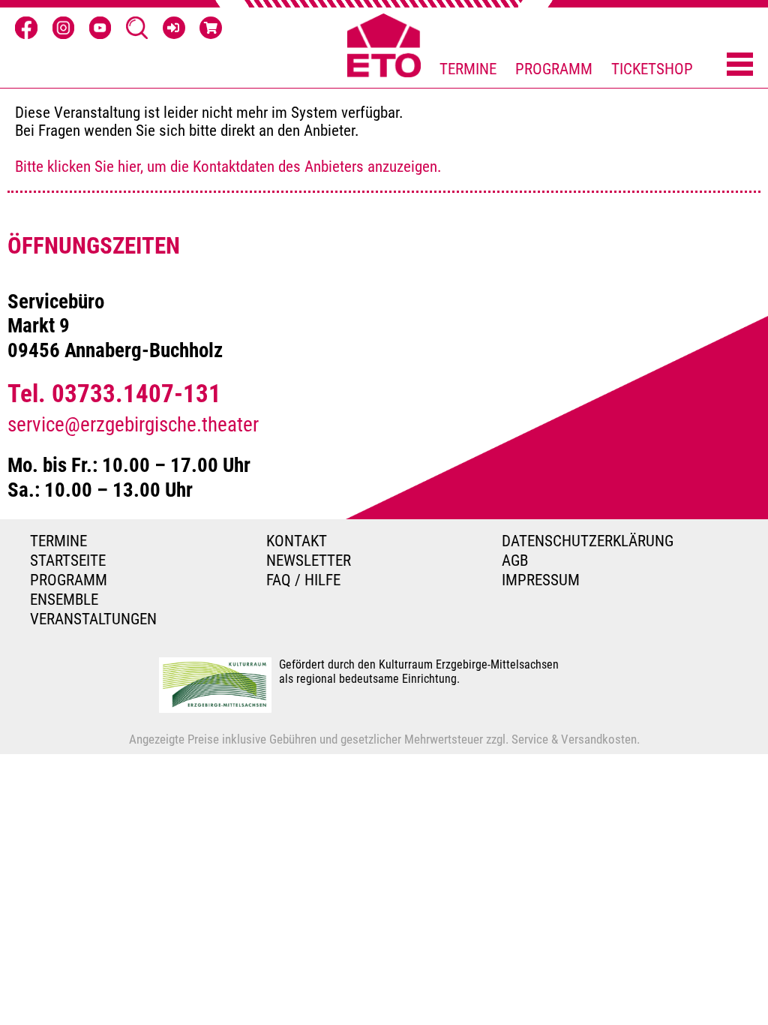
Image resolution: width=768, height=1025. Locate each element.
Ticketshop (652, 69)
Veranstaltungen (93, 619)
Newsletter (308, 561)
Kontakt (296, 541)
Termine (468, 69)
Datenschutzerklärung (588, 541)
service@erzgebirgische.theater (133, 425)
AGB (515, 561)
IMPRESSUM (541, 580)
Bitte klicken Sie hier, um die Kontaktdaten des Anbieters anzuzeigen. (228, 167)
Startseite (68, 561)
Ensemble (64, 600)
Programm (553, 69)
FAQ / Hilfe (303, 580)
